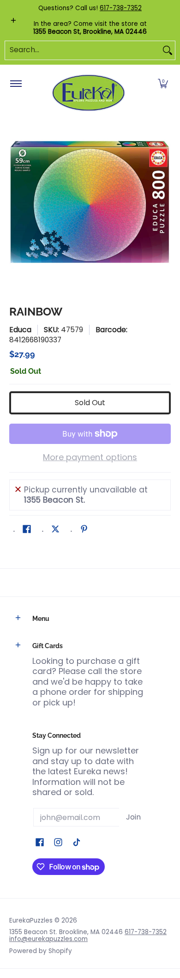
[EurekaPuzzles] (89, 93)
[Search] (167, 50)
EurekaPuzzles (31, 920)
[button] (163, 84)
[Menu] (15, 84)
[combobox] (82, 50)
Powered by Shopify (40, 951)
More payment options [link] (90, 457)
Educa (20, 329)
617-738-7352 (121, 8)
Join (133, 817)
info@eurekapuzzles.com (48, 939)
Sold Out (90, 402)
